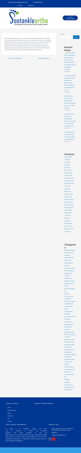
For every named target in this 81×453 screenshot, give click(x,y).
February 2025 (68, 194)
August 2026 (68, 157)
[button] (58, 17)
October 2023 (68, 210)
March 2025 (67, 191)
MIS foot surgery (69, 367)
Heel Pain (67, 329)
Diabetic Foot (68, 278)
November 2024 (68, 199)
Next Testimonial (44, 58)
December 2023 (68, 205)
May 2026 (67, 165)
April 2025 (67, 189)
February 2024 (68, 202)
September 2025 (69, 183)
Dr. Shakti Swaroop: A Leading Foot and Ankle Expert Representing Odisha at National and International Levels (69, 83)
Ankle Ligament (68, 263)
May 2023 (67, 218)
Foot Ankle (67, 319)
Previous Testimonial (15, 58)
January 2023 (68, 226)
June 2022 (67, 231)
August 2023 (68, 213)
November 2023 (68, 207)
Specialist (67, 382)
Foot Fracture (68, 322)
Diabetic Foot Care (69, 281)
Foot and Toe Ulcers (70, 316)
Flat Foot (66, 293)
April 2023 (67, 221)
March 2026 (67, 170)
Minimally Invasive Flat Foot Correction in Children (70, 334)
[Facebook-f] (50, 439)
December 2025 (68, 178)
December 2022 (68, 229)
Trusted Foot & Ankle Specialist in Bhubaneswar (69, 387)
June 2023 (67, 215)
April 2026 (67, 167)
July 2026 (67, 159)
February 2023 (68, 223)
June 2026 (67, 162)
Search (63, 34)
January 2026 (68, 175)
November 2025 (68, 181)
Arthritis (66, 265)
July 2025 (67, 186)
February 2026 (68, 173)
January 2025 (68, 197)
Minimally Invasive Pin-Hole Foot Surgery (69, 362)
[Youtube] (53, 439)
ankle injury (67, 260)
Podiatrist (67, 379)
